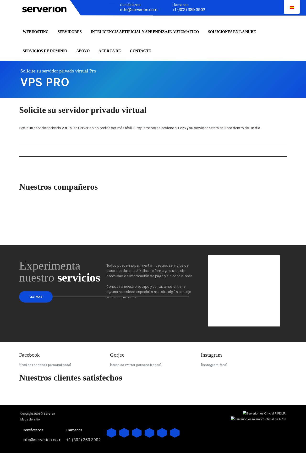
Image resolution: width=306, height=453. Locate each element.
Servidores (70, 32)
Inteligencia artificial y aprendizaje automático (145, 32)
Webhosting (36, 32)
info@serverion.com (139, 9)
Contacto (140, 51)
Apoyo (83, 51)
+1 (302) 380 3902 (188, 9)
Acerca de (109, 51)
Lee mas (35, 297)
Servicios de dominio (45, 51)
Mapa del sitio (30, 419)
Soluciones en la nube (232, 32)
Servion (49, 413)
